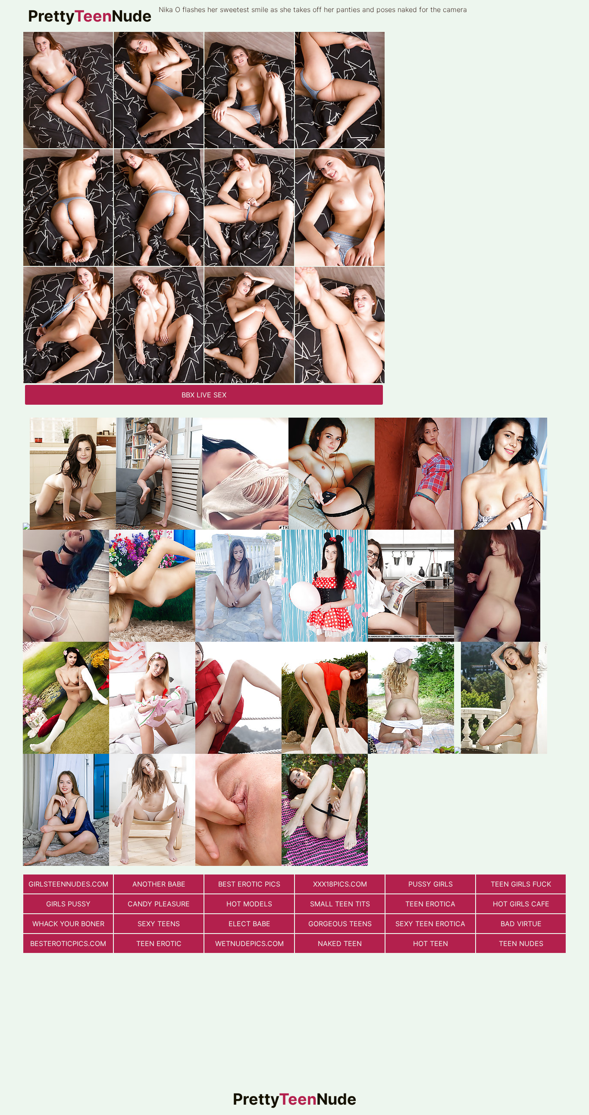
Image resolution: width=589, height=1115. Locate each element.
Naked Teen (340, 943)
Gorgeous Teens (340, 923)
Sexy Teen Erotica (430, 923)
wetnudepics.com (249, 943)
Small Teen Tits (340, 903)
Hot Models (249, 903)
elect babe (249, 923)
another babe (158, 884)
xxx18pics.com (340, 884)
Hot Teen (430, 943)
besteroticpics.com (68, 943)
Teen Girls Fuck (521, 884)
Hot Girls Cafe (521, 903)
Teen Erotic (159, 943)
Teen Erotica (430, 903)
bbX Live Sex (204, 394)
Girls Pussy (68, 903)
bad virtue (521, 923)
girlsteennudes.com (68, 884)
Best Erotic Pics (249, 884)
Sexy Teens (159, 923)
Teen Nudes (521, 943)
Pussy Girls (430, 884)
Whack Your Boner (68, 923)
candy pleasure (159, 903)
